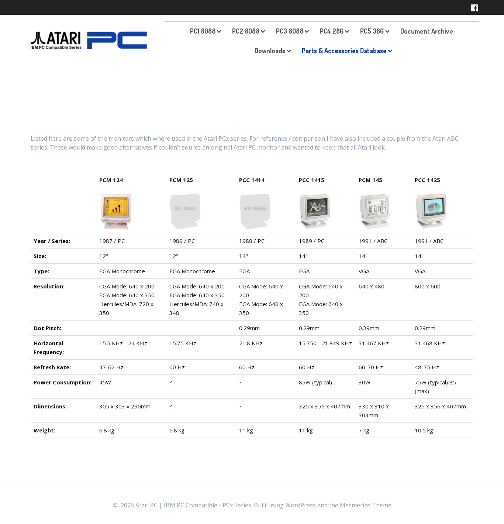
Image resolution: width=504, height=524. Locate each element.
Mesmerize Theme (365, 505)
